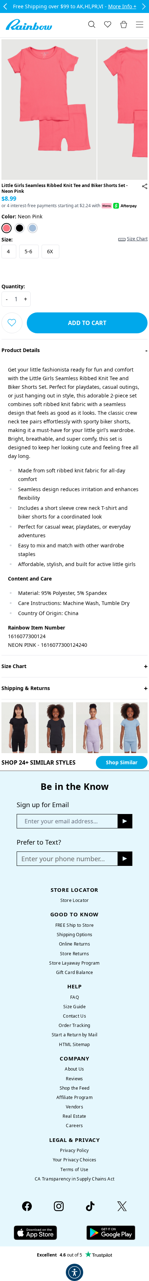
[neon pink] (6, 228)
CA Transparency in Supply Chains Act (74, 1179)
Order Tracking (74, 1025)
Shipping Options (75, 934)
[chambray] (32, 228)
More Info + (122, 6)
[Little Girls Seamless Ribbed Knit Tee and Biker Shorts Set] (145, 186)
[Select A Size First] (11, 322)
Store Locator (74, 900)
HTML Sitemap (74, 1044)
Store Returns (74, 954)
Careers (74, 1125)
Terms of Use (74, 1169)
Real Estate (74, 1116)
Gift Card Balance (74, 972)
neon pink (21, 216)
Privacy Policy (74, 1150)
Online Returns (74, 944)
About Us (74, 1069)
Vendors (74, 1107)
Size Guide (74, 1007)
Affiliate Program (74, 1097)
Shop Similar (121, 762)
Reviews (74, 1079)
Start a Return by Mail (74, 1035)
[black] (19, 228)
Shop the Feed (75, 1088)
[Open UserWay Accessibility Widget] (74, 1272)
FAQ (74, 997)
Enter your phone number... (63, 858)
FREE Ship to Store (74, 925)
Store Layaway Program (74, 963)
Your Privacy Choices (75, 1160)
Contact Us (74, 1016)
